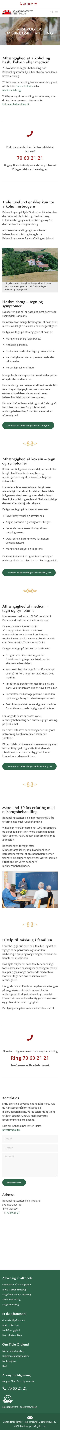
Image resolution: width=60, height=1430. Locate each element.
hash (19, 86)
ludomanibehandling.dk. (16, 104)
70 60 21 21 (30, 4)
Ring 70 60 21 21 (30, 1058)
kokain (28, 86)
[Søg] (50, 12)
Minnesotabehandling (13, 1351)
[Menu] (56, 12)
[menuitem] (50, 12)
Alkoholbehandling (11, 1299)
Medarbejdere (9, 1361)
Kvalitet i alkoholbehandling (15, 1355)
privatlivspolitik (11, 1130)
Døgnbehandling (10, 1304)
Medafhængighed (11, 1330)
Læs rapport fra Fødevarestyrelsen (19, 1406)
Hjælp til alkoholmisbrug (14, 1289)
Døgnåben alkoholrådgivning (16, 1294)
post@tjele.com (37, 1426)
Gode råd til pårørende (13, 1320)
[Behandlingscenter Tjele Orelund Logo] (17, 12)
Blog (4, 1365)
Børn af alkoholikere (12, 1335)
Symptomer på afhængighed (16, 1284)
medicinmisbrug (11, 90)
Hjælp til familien (10, 1325)
